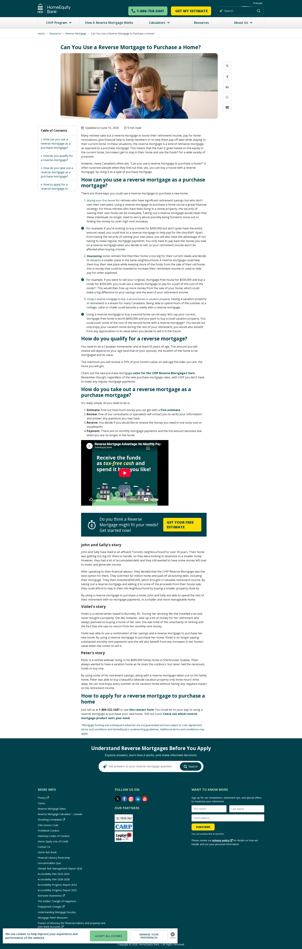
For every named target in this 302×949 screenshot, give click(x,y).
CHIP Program (56, 22)
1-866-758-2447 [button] (150, 11)
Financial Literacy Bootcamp (54, 857)
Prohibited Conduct (48, 830)
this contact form (141, 710)
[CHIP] (54, 8)
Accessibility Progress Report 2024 (57, 884)
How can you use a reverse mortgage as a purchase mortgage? (55, 143)
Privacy (42, 797)
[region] (90, 935)
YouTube (145, 799)
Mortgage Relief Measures (53, 917)
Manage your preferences (149, 936)
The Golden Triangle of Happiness (57, 901)
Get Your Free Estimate (180, 524)
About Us (241, 22)
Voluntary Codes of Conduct (54, 836)
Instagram (131, 799)
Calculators (157, 22)
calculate (237, 148)
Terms (41, 803)
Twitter (118, 799)
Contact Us (44, 846)
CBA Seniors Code (48, 825)
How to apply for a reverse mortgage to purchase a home (54, 189)
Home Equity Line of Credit (53, 841)
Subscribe (203, 827)
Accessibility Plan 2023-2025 (54, 874)
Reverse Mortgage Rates (52, 808)
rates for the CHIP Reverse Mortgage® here (164, 373)
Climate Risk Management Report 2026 (60, 868)
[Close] (173, 934)
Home (41, 33)
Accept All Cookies (108, 936)
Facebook (124, 799)
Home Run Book (47, 852)
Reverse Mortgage (76, 33)
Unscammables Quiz (49, 863)
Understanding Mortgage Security (57, 912)
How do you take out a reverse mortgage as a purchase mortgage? (57, 172)
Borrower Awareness (50, 895)
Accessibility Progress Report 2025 (57, 890)
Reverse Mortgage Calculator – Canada (60, 814)
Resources (201, 22)
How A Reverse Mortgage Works (109, 22)
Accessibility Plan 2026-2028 (54, 879)
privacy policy (220, 840)
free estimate (170, 410)
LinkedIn (138, 799)
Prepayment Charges (50, 906)
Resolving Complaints (50, 819)
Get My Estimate (191, 11)
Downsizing (94, 256)
